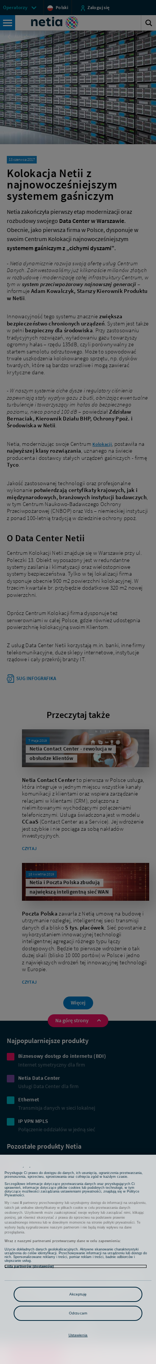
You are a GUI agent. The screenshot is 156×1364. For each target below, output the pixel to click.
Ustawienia (78, 1335)
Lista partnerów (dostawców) (29, 1266)
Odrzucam (78, 1313)
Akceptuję (78, 1294)
